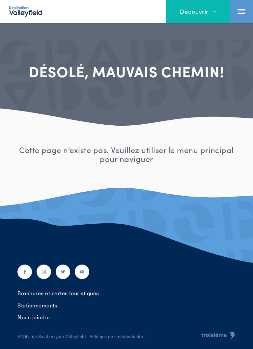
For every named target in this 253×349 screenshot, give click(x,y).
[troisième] (218, 336)
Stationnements (37, 305)
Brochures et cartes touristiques (58, 293)
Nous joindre (33, 317)
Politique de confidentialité (116, 336)
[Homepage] (25, 11)
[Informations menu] (241, 11)
